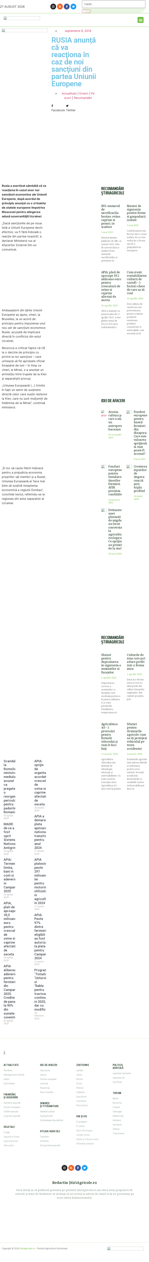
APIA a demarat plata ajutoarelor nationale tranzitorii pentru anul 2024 (42, 832)
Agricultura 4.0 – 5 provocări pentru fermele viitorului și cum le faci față (109, 736)
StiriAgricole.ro (27, 1248)
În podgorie (81, 1122)
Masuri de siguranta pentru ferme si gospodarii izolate (136, 213)
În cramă (80, 1126)
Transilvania (118, 1133)
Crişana (116, 1107)
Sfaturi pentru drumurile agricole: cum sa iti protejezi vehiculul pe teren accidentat (137, 736)
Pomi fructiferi (46, 1092)
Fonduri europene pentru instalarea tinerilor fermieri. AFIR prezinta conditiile (115, 480)
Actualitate (69, 93)
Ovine (79, 1083)
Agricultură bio (11, 1141)
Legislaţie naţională (122, 1073)
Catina (43, 1075)
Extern (83, 93)
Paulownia (45, 1088)
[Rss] (60, 6)
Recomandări (83, 98)
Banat (115, 1098)
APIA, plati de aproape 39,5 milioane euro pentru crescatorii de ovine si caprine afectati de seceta (12, 928)
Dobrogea (117, 1111)
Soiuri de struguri (84, 1130)
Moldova (117, 1120)
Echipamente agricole (50, 1145)
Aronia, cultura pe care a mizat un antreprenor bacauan (117, 420)
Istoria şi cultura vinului (87, 1139)
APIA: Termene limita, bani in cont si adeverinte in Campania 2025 (12, 875)
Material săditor (47, 1111)
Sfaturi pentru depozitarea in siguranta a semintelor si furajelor (111, 663)
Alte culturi (9, 1145)
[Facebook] (67, 6)
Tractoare (44, 1136)
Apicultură (81, 1096)
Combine (44, 1141)
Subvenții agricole (12, 1103)
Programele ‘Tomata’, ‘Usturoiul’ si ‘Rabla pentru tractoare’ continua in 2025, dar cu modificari (43, 989)
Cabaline (80, 1092)
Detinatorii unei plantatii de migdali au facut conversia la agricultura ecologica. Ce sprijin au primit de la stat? (116, 529)
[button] (141, 20)
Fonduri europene (12, 1107)
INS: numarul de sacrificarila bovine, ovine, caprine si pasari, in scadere (111, 216)
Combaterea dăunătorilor (51, 1120)
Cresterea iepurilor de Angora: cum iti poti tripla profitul (140, 478)
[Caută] (86, 11)
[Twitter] (73, 6)
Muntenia (117, 1124)
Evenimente (9, 1083)
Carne (79, 1075)
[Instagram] (53, 6)
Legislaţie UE (119, 1077)
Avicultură (81, 1101)
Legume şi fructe (11, 1136)
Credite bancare (11, 1111)
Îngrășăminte (46, 1116)
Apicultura (45, 1070)
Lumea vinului (83, 1135)
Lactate (79, 1070)
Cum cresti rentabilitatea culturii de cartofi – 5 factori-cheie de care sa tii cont (136, 282)
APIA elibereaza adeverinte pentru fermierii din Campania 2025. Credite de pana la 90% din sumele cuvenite (12, 991)
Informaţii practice (85, 1143)
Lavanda (44, 1083)
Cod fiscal (117, 1082)
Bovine (79, 1079)
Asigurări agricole (12, 1116)
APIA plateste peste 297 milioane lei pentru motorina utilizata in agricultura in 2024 (42, 881)
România (8, 1070)
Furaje (6, 1132)
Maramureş (118, 1116)
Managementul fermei (14, 1075)
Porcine (79, 1088)
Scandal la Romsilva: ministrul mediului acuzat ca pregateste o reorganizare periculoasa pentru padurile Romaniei (13, 786)
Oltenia (116, 1129)
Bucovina (117, 1103)
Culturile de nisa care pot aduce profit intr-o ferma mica (136, 662)
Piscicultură (82, 1105)
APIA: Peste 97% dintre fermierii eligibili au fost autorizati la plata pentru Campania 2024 (41, 936)
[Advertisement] (25, 151)
